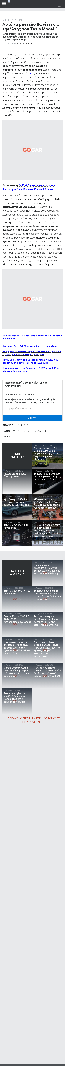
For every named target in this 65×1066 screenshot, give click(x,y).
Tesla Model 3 (38, 431)
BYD (31, 73)
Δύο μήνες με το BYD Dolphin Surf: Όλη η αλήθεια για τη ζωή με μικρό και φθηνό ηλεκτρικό (31, 353)
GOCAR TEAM (9, 43)
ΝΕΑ (14, 20)
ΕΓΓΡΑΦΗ (32, 418)
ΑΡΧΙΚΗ (6, 20)
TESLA (18, 425)
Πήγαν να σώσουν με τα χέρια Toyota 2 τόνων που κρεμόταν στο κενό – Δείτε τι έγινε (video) (30, 361)
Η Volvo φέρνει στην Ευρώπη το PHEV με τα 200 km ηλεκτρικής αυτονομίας (31, 370)
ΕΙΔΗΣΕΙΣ (22, 20)
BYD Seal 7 (23, 431)
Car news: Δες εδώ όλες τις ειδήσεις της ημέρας (29, 346)
